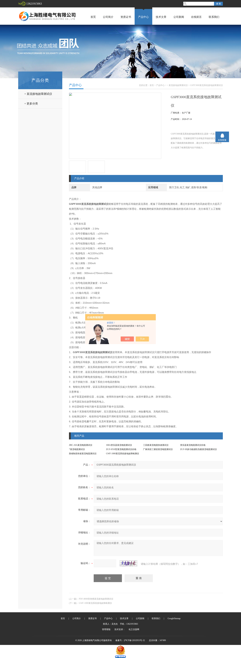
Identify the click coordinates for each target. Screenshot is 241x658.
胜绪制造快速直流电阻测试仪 (83, 453)
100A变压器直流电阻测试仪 (119, 445)
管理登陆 (106, 629)
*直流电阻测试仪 (77, 449)
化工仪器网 (134, 629)
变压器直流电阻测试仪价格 (193, 445)
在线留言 (196, 17)
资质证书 (125, 17)
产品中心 (143, 17)
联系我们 (214, 17)
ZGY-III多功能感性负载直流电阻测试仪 (198, 449)
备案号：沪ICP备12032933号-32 (130, 640)
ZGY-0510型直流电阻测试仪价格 (121, 449)
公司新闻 (178, 17)
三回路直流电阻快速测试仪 (155, 445)
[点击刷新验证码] (128, 563)
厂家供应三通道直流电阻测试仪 (158, 449)
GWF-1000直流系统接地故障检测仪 (122, 453)
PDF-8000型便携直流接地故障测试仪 (96, 599)
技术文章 (161, 17)
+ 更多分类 (31, 103)
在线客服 (222, 140)
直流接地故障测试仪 (178, 85)
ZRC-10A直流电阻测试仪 (80, 445)
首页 (93, 17)
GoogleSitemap (174, 618)
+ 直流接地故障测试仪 (38, 93)
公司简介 (108, 17)
